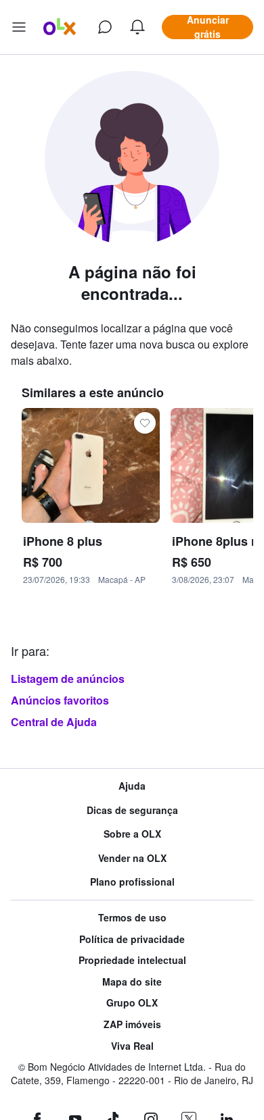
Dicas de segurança (132, 810)
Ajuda (132, 786)
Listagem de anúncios (68, 678)
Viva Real (132, 1046)
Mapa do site (132, 981)
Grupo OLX (132, 1002)
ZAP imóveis (132, 1024)
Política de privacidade (132, 939)
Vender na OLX (132, 858)
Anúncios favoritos (60, 700)
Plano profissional (132, 881)
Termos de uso (132, 917)
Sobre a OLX (132, 834)
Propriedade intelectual (132, 960)
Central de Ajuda (54, 722)
